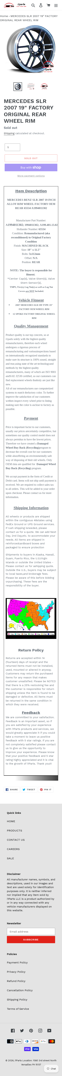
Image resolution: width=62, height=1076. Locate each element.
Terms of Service (18, 1008)
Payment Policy (17, 962)
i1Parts (18, 1060)
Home (4, 16)
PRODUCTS (14, 830)
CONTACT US (16, 839)
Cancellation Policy (20, 990)
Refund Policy (16, 981)
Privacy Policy (16, 971)
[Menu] (56, 5)
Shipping (9, 133)
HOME (11, 821)
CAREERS (13, 849)
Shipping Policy (17, 999)
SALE (10, 858)
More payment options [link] (31, 175)
